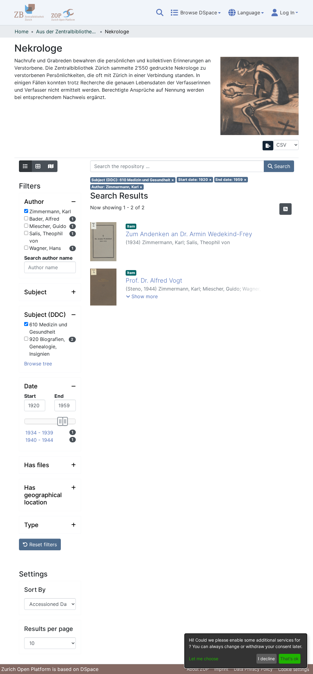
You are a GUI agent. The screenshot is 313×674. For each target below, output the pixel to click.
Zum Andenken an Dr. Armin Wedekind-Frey (189, 234)
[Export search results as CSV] (268, 145)
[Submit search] (159, 12)
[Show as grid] (37, 166)
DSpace (89, 669)
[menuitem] (196, 12)
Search (281, 166)
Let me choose (203, 658)
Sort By (35, 589)
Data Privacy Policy (253, 669)
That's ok (289, 658)
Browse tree (38, 364)
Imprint (221, 669)
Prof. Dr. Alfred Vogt (154, 280)
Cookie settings (293, 669)
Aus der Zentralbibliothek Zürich (66, 31)
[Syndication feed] (285, 209)
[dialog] (246, 651)
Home (21, 31)
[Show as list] (25, 166)
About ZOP (198, 669)
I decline (266, 658)
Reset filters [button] (42, 544)
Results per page (48, 628)
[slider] (60, 421)
